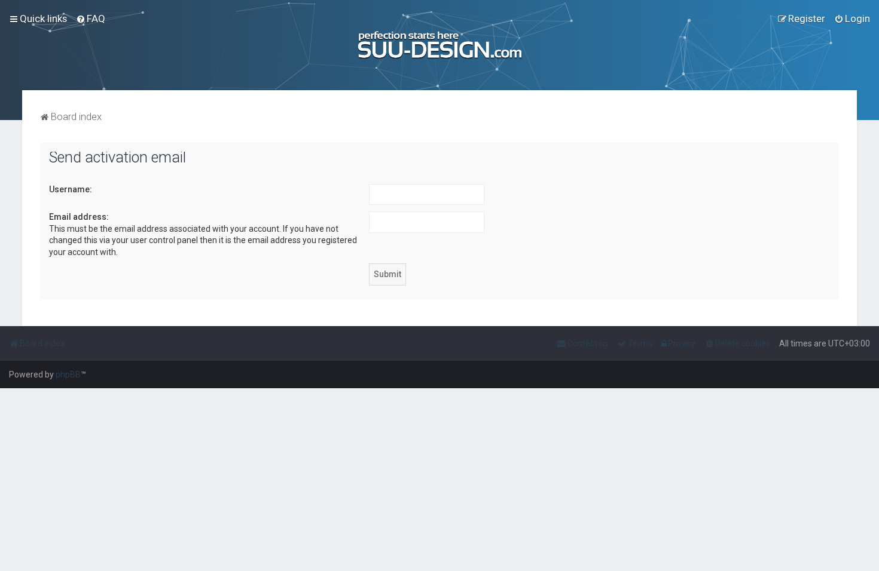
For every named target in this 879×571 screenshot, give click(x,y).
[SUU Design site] (440, 45)
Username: (70, 189)
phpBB (68, 374)
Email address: (79, 217)
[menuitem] (90, 18)
